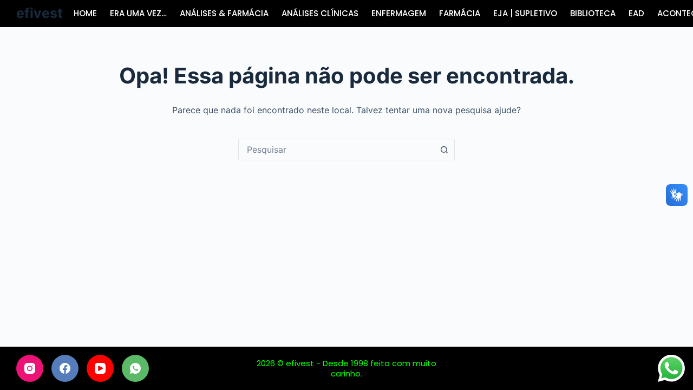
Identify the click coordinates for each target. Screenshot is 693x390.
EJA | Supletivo (525, 13)
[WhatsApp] (135, 368)
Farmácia (459, 13)
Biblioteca (593, 13)
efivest (39, 13)
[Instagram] (29, 368)
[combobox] (336, 149)
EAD (636, 13)
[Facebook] (65, 368)
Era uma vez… (138, 13)
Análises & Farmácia (224, 13)
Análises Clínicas (320, 13)
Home (85, 13)
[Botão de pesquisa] (444, 149)
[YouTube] (100, 368)
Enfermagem (398, 13)
